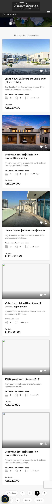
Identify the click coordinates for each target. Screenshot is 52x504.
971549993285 (12, 15)
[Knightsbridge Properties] (26, 10)
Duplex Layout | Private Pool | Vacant (25, 230)
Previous (12, 493)
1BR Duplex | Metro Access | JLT (22, 379)
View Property (26, 68)
